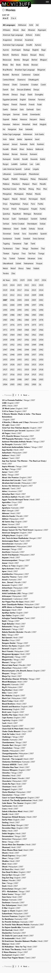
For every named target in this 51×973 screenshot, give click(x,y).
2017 (19, 290)
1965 (5, 335)
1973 (34, 325)
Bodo (18, 64)
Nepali (14, 199)
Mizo (39, 189)
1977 (5, 325)
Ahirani (15, 30)
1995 (5, 310)
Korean (15, 154)
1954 (41, 340)
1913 (34, 374)
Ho (4, 129)
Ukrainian (31, 258)
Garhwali (30, 109)
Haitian (14, 119)
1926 (26, 364)
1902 (19, 384)
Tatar (17, 248)
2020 (41, 285)
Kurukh (25, 159)
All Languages (9, 25)
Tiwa (23, 253)
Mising (31, 189)
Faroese (41, 99)
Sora (24, 233)
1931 (34, 359)
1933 (19, 359)
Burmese (15, 74)
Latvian (27, 169)
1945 (19, 349)
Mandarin (16, 184)
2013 (5, 295)
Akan (23, 30)
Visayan (39, 263)
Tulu (4, 258)
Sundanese (7, 238)
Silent (16, 228)
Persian (6, 209)
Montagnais (19, 194)
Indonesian (27, 134)
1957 (19, 340)
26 (40, 384)
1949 (34, 344)
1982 (12, 320)
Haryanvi (33, 119)
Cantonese (26, 74)
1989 (5, 315)
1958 (12, 340)
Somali (16, 233)
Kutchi (42, 159)
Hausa (42, 119)
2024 (12, 285)
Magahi (6, 179)
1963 (19, 335)
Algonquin (42, 30)
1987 (19, 315)
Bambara (15, 55)
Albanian (31, 30)
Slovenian (7, 233)
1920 (26, 369)
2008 (41, 295)
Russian (6, 218)
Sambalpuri (23, 218)
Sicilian (42, 223)
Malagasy (24, 179)
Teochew (34, 248)
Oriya (5, 204)
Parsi (33, 204)
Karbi (32, 144)
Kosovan (23, 154)
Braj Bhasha (7, 69)
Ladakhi (14, 164)
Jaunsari (6, 144)
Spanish (43, 233)
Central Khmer (9, 79)
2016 (26, 290)
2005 (19, 300)
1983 (5, 320)
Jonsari (14, 144)
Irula (5, 139)
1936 (41, 354)
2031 (15, 280)
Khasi (22, 149)
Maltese (6, 184)
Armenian (18, 40)
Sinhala (32, 228)
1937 (34, 354)
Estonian (32, 99)
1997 (34, 305)
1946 (12, 349)
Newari (23, 199)
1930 (41, 359)
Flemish (23, 104)
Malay (33, 179)
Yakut (28, 268)
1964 (12, 335)
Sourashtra (33, 233)
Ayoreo (6, 50)
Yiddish (36, 268)
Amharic (29, 35)
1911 (5, 379)
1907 (26, 379)
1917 (5, 374)
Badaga (27, 50)
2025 (5, 285)
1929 (5, 364)
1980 (26, 320)
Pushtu (42, 209)
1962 (26, 335)
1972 (41, 325)
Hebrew (16, 124)
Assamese (29, 40)
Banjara (25, 55)
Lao (31, 164)
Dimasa (15, 94)
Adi (37, 25)
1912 (41, 374)
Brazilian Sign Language (25, 69)
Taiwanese (17, 243)
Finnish (14, 104)
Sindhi (23, 228)
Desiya (36, 89)
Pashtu (40, 204)
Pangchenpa (15, 204)
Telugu (25, 248)
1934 (12, 359)
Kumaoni (33, 154)
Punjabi (34, 209)
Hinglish (43, 124)
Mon (45, 189)
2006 (12, 300)
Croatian (34, 84)
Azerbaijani (16, 50)
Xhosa (20, 268)
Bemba (17, 60)
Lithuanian (7, 174)
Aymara (38, 45)
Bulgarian (41, 69)
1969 (19, 330)
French (31, 104)
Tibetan (6, 253)
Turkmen (21, 258)
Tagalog (6, 243)
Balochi (6, 55)
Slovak (40, 228)
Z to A (13, 18)
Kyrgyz (5, 164)
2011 (19, 295)
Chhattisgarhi (33, 79)
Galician (14, 109)
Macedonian (34, 174)
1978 (41, 320)
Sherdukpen (32, 223)
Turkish (12, 258)
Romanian (38, 214)
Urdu (40, 258)
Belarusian (7, 60)
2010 (26, 295)
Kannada (23, 144)
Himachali (26, 124)
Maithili (14, 179)
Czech (43, 84)
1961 (34, 335)
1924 (41, 364)
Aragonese (7, 40)
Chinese (6, 84)
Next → (26, 395)
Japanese (28, 139)
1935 (5, 359)
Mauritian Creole (9, 189)
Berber (34, 60)
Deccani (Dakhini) (24, 89)
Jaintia (19, 139)
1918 (41, 369)
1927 (19, 364)
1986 (26, 315)
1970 (12, 330)
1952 (12, 344)
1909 (12, 379)
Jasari (37, 139)
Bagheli (36, 50)
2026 (44, 280)
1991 (34, 310)
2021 (34, 285)
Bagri (43, 50)
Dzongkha (39, 94)
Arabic (37, 35)
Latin (38, 164)
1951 (19, 344)
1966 (41, 330)
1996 (41, 305)
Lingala (36, 169)
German (16, 114)
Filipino (6, 104)
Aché (31, 25)
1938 (26, 354)
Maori (34, 184)
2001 (5, 305)
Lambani (23, 164)
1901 (26, 384)
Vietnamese (28, 263)
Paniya (25, 204)
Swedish (26, 238)
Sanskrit (34, 218)
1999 (19, 305)
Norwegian (33, 199)
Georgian (6, 114)
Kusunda (34, 159)
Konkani (6, 154)
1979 (34, 320)
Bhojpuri (43, 60)
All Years (6, 280)
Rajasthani (17, 214)
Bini (12, 64)
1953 (5, 344)
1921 (19, 369)
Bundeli (6, 74)
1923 (5, 369)
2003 (34, 300)
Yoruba (6, 273)
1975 (19, 325)
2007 (5, 300)
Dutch (30, 94)
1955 (34, 340)
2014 (41, 290)
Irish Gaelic (39, 134)
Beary (41, 55)
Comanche (24, 84)
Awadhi (29, 45)
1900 (34, 384)
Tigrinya (15, 253)
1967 (34, 330)
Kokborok (39, 149)
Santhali (43, 218)
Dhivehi (6, 94)
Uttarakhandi (8, 263)
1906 (34, 379)
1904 (5, 384)
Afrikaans (6, 30)
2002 (41, 300)
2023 (19, 285)
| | (18, 400)
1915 (19, 374)
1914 (26, 374)
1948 (41, 344)
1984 (41, 315)
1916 (12, 374)
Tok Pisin (31, 253)
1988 (12, 315)
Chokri (14, 84)
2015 (34, 290)
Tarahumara (8, 248)
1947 (5, 349)
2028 (29, 280)
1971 (5, 330)
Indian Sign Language (11, 134)
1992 (26, 310)
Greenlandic (35, 114)
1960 (41, 335)
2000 (12, 305)
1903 (12, 384)
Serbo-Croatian (18, 223)
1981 (19, 320)
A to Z (5, 18)
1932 (26, 359)
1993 (19, 310)
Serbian (6, 223)
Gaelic (5, 109)
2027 (37, 280)
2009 (34, 295)
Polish (14, 209)
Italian (11, 139)
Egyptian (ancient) (10, 99)
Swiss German (38, 238)
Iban (21, 129)
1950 (26, 344)
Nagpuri (6, 199)
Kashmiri (40, 144)
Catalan (36, 74)
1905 (41, 379)
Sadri (14, 218)
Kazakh (6, 149)
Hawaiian (6, 124)
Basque (33, 55)
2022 (26, 285)
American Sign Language (13, 35)
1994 (12, 310)
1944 (26, 349)
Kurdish (16, 159)
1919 (34, 369)
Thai (43, 248)
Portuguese (23, 209)
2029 (22, 280)
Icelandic (29, 129)
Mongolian (7, 194)
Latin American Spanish (12, 169)
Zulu (13, 273)
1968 (26, 330)
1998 (26, 305)
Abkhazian (22, 25)
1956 (26, 340)
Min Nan (22, 189)
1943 (34, 349)
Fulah (39, 104)
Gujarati (6, 119)
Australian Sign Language (13, 45)
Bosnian (35, 64)
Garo (38, 109)
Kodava (30, 149)
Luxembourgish (20, 174)
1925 (34, 364)
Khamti (14, 149)
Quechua (6, 214)
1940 (12, 354)
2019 (5, 290)
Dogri (22, 94)
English (23, 99)
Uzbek (18, 263)
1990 (41, 310)
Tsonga (41, 253)
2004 (26, 300)
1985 (34, 315)
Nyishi (43, 199)
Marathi (43, 184)
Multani (29, 194)
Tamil (33, 243)
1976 (12, 325)
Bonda (26, 64)
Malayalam (42, 179)
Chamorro (21, 79)
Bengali (26, 60)
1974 (26, 325)
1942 (41, 349)
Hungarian (12, 129)
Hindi (35, 124)
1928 (12, 364)
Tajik (26, 243)
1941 (5, 354)
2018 (12, 290)
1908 (19, 379)
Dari (12, 89)
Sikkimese (7, 228)
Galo (22, 109)
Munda (38, 194)
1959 (5, 340)
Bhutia (5, 64)
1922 (12, 369)
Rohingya (27, 214)
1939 (19, 354)
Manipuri (26, 184)
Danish (5, 89)
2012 (12, 295)
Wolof (13, 268)
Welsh (5, 268)
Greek (24, 114)
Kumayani (7, 159)
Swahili (17, 238)
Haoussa (23, 119)
